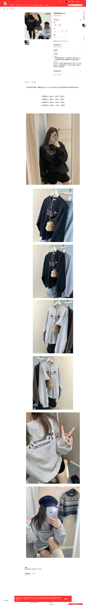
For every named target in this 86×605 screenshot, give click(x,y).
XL (62, 31)
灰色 (55, 25)
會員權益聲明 (51, 604)
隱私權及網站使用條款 (34, 602)
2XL (66, 31)
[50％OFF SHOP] (5, 3)
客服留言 (50, 602)
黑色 (60, 25)
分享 (56, 74)
